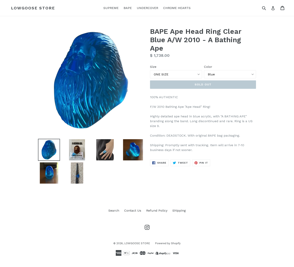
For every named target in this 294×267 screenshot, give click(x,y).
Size (153, 67)
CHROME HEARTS (177, 8)
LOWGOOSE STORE (33, 8)
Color (208, 67)
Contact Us (132, 210)
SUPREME (111, 8)
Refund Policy (156, 210)
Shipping (179, 210)
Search (113, 210)
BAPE (128, 8)
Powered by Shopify (168, 243)
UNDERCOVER (147, 8)
